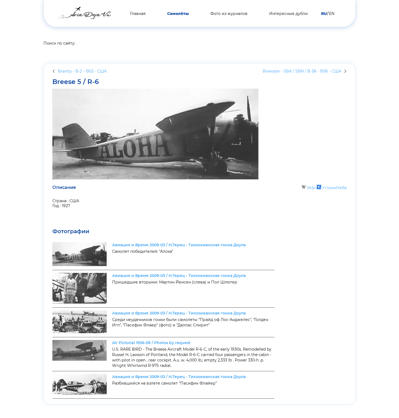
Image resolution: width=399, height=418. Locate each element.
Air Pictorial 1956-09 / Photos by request (151, 342)
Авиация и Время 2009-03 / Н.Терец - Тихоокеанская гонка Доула (179, 244)
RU (324, 13)
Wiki (311, 187)
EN (331, 13)
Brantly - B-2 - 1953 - (82, 71)
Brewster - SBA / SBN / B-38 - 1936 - (302, 71)
